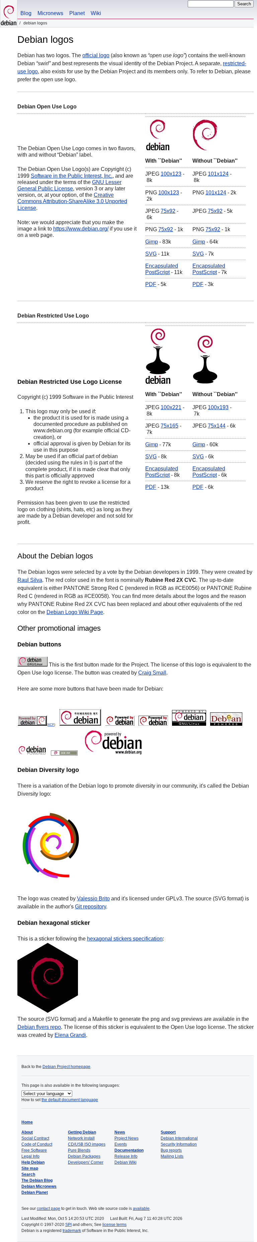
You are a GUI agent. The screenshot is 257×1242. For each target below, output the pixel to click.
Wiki (96, 13)
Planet (77, 13)
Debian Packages (84, 1156)
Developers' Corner (85, 1162)
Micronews (50, 13)
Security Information (179, 1144)
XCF (51, 724)
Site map (29, 1168)
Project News (126, 1138)
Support (168, 1132)
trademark (72, 1230)
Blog (25, 13)
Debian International (179, 1138)
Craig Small (152, 673)
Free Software (34, 1150)
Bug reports (171, 1150)
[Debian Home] (8, 13)
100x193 (218, 407)
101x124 (218, 174)
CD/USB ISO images (86, 1144)
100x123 (171, 174)
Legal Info (30, 1156)
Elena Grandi (70, 1035)
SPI (68, 1224)
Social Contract (35, 1138)
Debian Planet (34, 1192)
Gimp (151, 242)
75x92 (168, 211)
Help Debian (33, 1162)
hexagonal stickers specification (125, 939)
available (141, 1208)
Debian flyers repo (39, 1027)
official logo (95, 55)
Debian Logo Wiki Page (75, 612)
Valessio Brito (93, 898)
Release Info (126, 1156)
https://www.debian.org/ (80, 229)
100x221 (171, 407)
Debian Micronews (39, 1186)
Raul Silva (29, 580)
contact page (48, 1208)
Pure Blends (79, 1150)
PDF (150, 284)
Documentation (129, 1150)
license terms (114, 1224)
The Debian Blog (37, 1180)
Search (28, 1174)
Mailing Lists (172, 1156)
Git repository (90, 906)
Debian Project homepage (66, 1066)
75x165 (169, 426)
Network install (81, 1138)
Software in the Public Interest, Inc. (71, 176)
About (27, 1132)
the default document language (69, 1099)
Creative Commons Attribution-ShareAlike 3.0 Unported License (72, 201)
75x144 (217, 426)
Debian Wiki (125, 1162)
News (119, 1132)
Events (120, 1144)
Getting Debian (82, 1132)
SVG (151, 254)
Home (27, 1122)
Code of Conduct (36, 1144)
